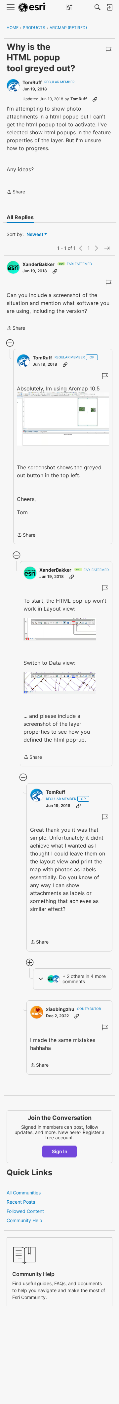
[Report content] (108, 49)
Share (16, 192)
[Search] (97, 7)
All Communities (24, 1192)
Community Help (24, 1220)
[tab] (20, 217)
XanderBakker (38, 264)
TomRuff (32, 82)
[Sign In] (109, 7)
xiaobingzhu (60, 1009)
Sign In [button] (59, 1151)
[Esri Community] (32, 7)
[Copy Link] (95, 99)
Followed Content (25, 1211)
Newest (34, 234)
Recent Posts (21, 1202)
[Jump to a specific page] (107, 248)
